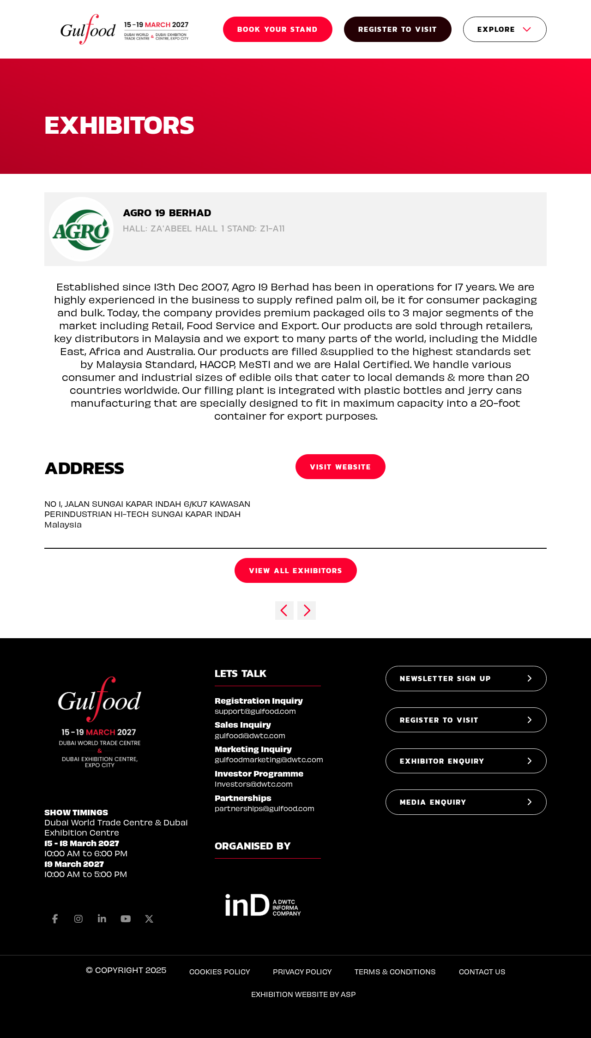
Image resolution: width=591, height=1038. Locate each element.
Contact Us (482, 971)
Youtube (125, 919)
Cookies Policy (219, 971)
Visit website (340, 466)
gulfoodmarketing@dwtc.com (269, 759)
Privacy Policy (302, 971)
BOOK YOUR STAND (277, 29)
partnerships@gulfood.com (264, 808)
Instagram (78, 919)
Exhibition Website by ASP (303, 994)
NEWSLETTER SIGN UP (445, 678)
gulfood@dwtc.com (250, 735)
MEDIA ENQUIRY (433, 801)
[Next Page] (306, 610)
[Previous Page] (284, 610)
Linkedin (102, 919)
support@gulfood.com (255, 710)
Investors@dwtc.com (254, 783)
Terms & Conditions (395, 971)
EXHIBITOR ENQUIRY (442, 760)
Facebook (55, 919)
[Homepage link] (125, 29)
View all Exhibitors (296, 570)
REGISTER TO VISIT (397, 29)
